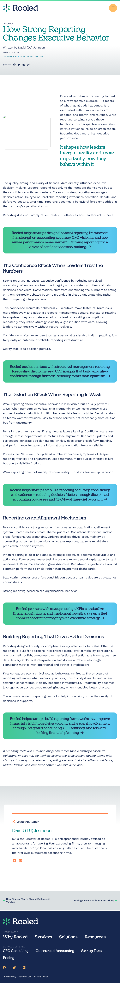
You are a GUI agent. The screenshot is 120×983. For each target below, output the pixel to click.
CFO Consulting (16, 951)
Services (43, 937)
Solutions (68, 937)
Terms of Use (25, 976)
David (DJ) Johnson (31, 47)
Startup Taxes (92, 951)
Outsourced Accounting (55, 951)
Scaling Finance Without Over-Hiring (94, 900)
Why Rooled (15, 937)
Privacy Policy (9, 976)
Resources (95, 937)
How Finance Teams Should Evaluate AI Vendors (28, 900)
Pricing (8, 958)
